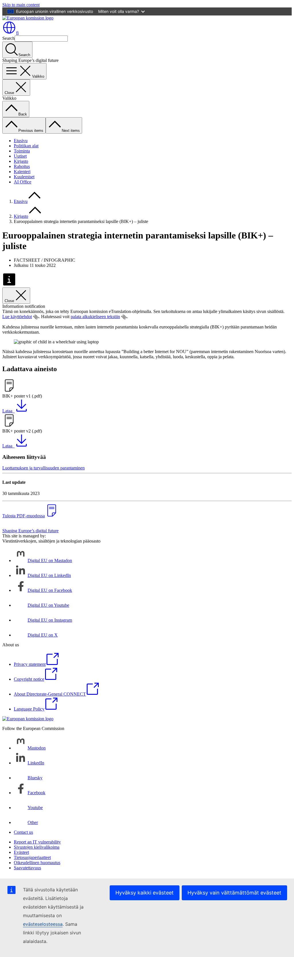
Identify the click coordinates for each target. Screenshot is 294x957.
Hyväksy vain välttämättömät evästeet (234, 893)
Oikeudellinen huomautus (37, 862)
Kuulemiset (24, 176)
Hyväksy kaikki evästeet (144, 893)
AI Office (22, 181)
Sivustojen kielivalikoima (36, 847)
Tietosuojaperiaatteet (32, 857)
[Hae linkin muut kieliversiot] (36, 317)
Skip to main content (21, 4)
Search (8, 38)
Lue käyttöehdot (17, 316)
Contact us (23, 832)
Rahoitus (22, 166)
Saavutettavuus (27, 867)
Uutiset (20, 156)
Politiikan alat (26, 145)
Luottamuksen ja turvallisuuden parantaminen (43, 467)
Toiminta (22, 150)
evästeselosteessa (43, 924)
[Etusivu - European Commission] (27, 17)
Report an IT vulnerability (37, 841)
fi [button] (17, 32)
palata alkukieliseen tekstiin (95, 316)
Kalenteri (22, 171)
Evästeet (21, 852)
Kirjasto (21, 161)
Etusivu (21, 140)
